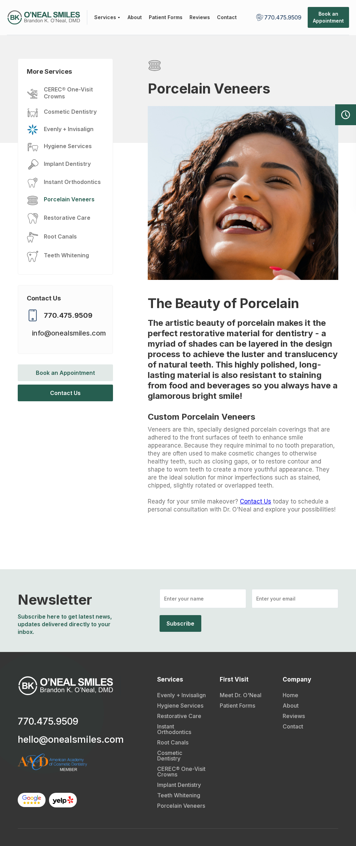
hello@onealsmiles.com (71, 739)
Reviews (294, 715)
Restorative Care (179, 715)
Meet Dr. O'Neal (240, 695)
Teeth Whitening (178, 795)
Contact (293, 726)
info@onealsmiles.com (69, 333)
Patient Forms (237, 705)
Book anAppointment (328, 17)
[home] (47, 17)
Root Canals (172, 742)
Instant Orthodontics (174, 729)
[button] (107, 17)
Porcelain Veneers (181, 805)
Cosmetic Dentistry (169, 755)
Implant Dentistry (179, 784)
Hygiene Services (180, 705)
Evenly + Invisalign (181, 695)
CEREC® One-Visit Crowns (181, 771)
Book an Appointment (65, 372)
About (291, 705)
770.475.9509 (282, 17)
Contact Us (65, 392)
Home (290, 695)
